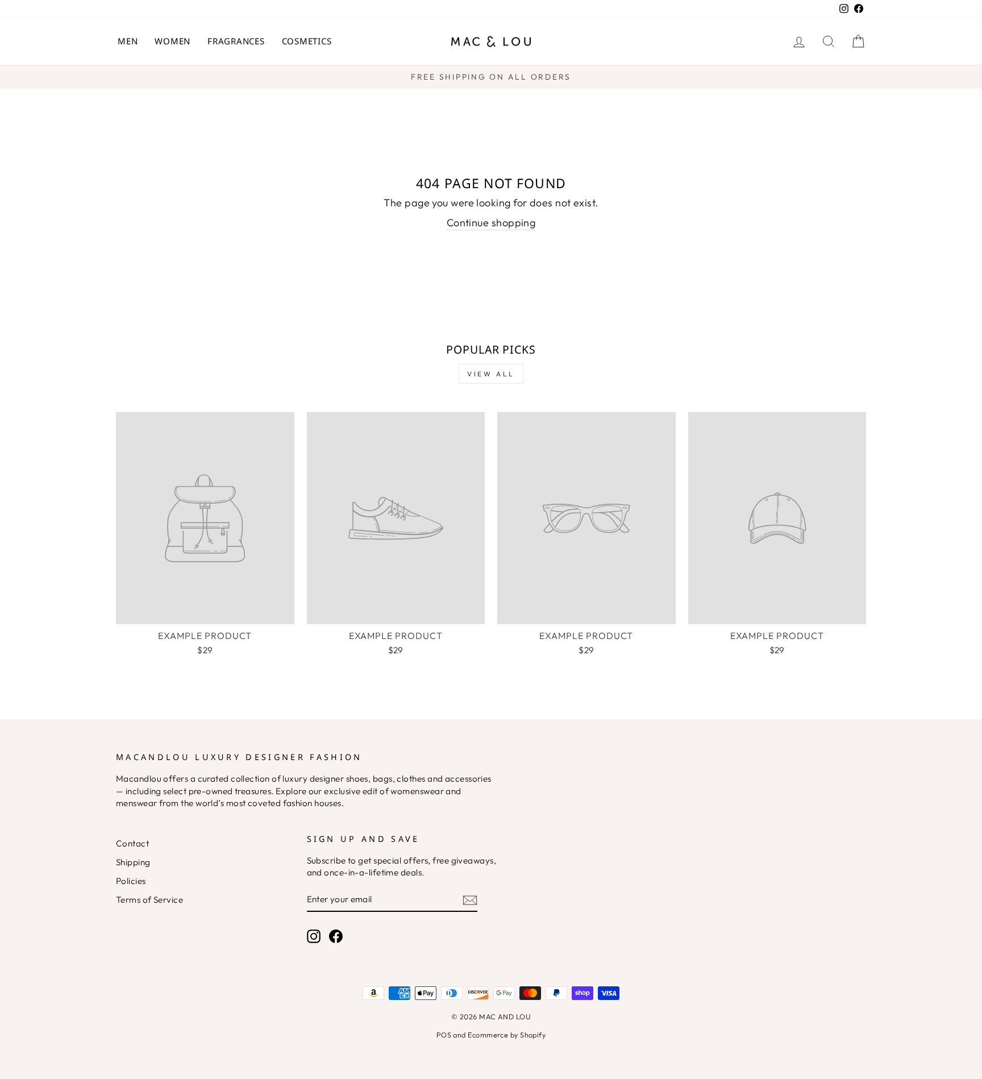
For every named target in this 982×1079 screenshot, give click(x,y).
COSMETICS (307, 41)
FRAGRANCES (236, 41)
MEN (128, 41)
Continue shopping (491, 222)
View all (491, 374)
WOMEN (172, 41)
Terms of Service (149, 899)
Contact (132, 843)
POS (443, 1034)
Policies (131, 880)
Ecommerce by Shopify (507, 1034)
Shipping (133, 862)
